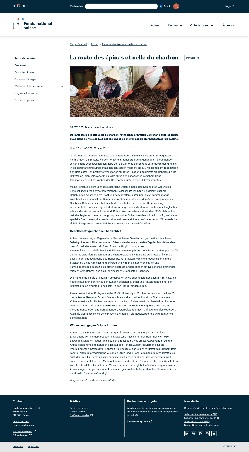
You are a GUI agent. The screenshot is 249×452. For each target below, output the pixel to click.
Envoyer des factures (23, 425)
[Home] (37, 28)
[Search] (176, 6)
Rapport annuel (77, 412)
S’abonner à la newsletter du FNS (200, 414)
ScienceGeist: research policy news (201, 425)
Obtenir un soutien (202, 25)
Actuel (155, 25)
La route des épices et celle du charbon (124, 44)
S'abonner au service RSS (197, 422)
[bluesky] (193, 433)
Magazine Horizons (25, 93)
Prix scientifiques (24, 72)
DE (14, 6)
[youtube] (213, 433)
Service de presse (24, 100)
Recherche (175, 25)
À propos (229, 25)
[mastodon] (200, 433)
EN (23, 6)
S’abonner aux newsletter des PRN (201, 418)
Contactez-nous (21, 422)
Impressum (33, 447)
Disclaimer (18, 447)
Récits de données (25, 58)
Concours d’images (25, 79)
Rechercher (76, 6)
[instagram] (207, 433)
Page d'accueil (78, 44)
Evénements (21, 65)
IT (28, 6)
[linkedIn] (186, 433)
